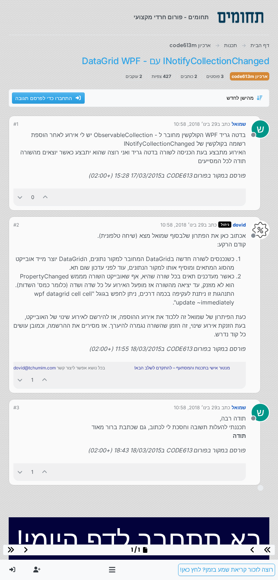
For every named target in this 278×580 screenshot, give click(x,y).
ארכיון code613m (250, 76)
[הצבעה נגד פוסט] (19, 197)
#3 (16, 407)
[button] (112, 570)
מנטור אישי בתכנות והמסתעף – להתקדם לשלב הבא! (182, 367)
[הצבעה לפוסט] (45, 197)
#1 (15, 124)
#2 (16, 225)
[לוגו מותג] (240, 17)
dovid (239, 225)
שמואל (239, 124)
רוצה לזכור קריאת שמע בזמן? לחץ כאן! (226, 570)
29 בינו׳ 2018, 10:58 (195, 124)
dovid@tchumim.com (34, 367)
